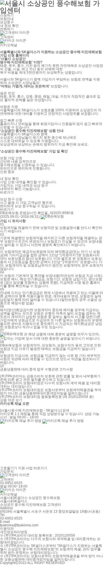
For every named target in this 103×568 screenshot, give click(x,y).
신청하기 (7, 15)
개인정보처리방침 (13, 532)
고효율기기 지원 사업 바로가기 (23, 468)
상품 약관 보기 (11, 400)
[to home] (51, 6)
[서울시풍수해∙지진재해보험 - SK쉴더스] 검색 (34, 410)
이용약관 (7, 529)
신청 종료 (7, 172)
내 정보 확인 (9, 26)
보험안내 (7, 19)
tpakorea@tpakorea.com (19, 525)
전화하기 (7, 29)
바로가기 (7, 192)
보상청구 (7, 22)
